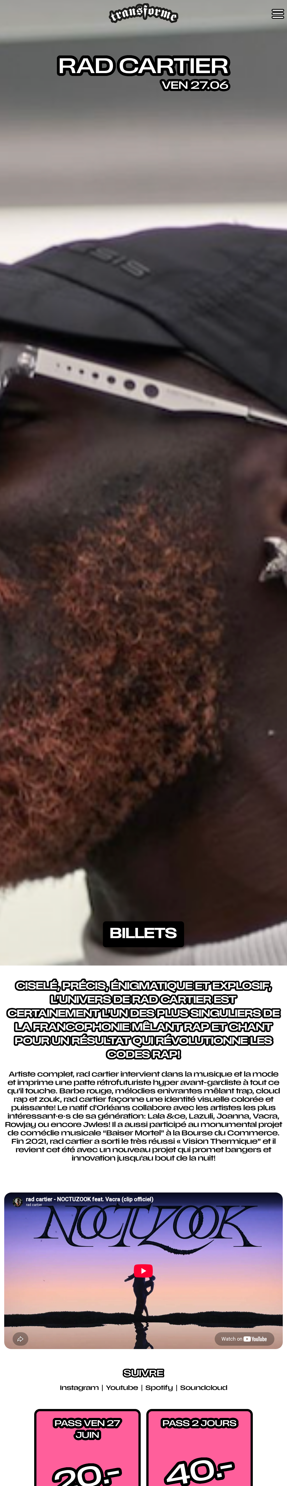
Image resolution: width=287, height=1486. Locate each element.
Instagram (80, 1388)
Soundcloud (203, 1388)
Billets (143, 934)
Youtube (123, 1388)
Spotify (159, 1388)
